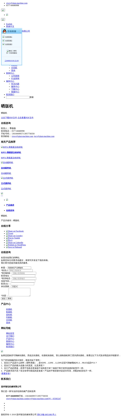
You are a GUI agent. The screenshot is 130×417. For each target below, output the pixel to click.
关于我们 (10, 336)
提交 (3, 298)
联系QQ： (5, 284)
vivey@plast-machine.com (16, 3)
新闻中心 (10, 73)
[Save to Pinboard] (14, 247)
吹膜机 (9, 309)
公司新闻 (15, 76)
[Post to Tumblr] (13, 238)
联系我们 (10, 94)
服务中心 (10, 81)
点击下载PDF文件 (9, 118)
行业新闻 (15, 78)
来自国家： (6, 286)
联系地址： (6, 276)
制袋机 (9, 312)
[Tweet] (9, 233)
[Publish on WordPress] (16, 245)
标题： (4, 268)
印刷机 (9, 317)
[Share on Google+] (14, 236)
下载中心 (15, 89)
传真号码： (6, 281)
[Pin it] (9, 240)
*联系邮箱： (6, 273)
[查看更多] (5, 373)
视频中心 (15, 92)
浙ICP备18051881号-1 (46, 414)
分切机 (14, 68)
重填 (9, 298)
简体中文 (10, 26)
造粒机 (9, 315)
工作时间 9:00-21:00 (12, 61)
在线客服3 (8, 44)
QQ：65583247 (54, 399)
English (9, 24)
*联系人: (5, 270)
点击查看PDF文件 (26, 118)
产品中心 (10, 339)
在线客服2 (8, 40)
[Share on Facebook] (15, 231)
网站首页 (10, 333)
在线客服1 (8, 37)
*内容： (4, 295)
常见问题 (15, 84)
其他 (13, 70)
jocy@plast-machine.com (44, 136)
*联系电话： (6, 278)
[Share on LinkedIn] (14, 242)
